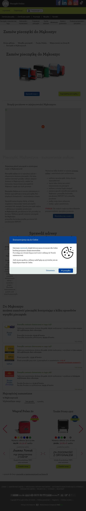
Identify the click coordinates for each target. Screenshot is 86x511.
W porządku (66, 271)
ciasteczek (23, 248)
